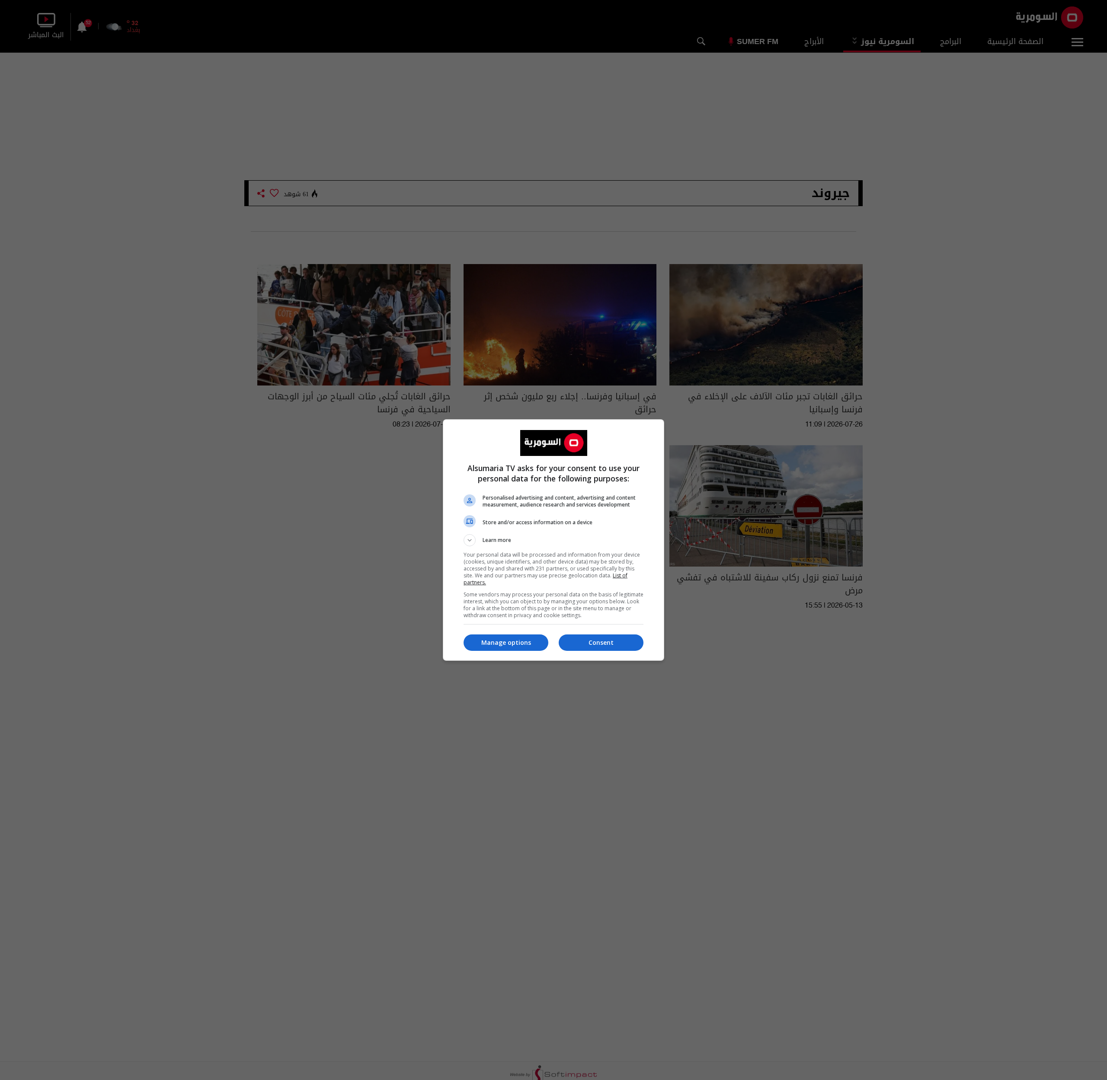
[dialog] (553, 540)
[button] (553, 540)
